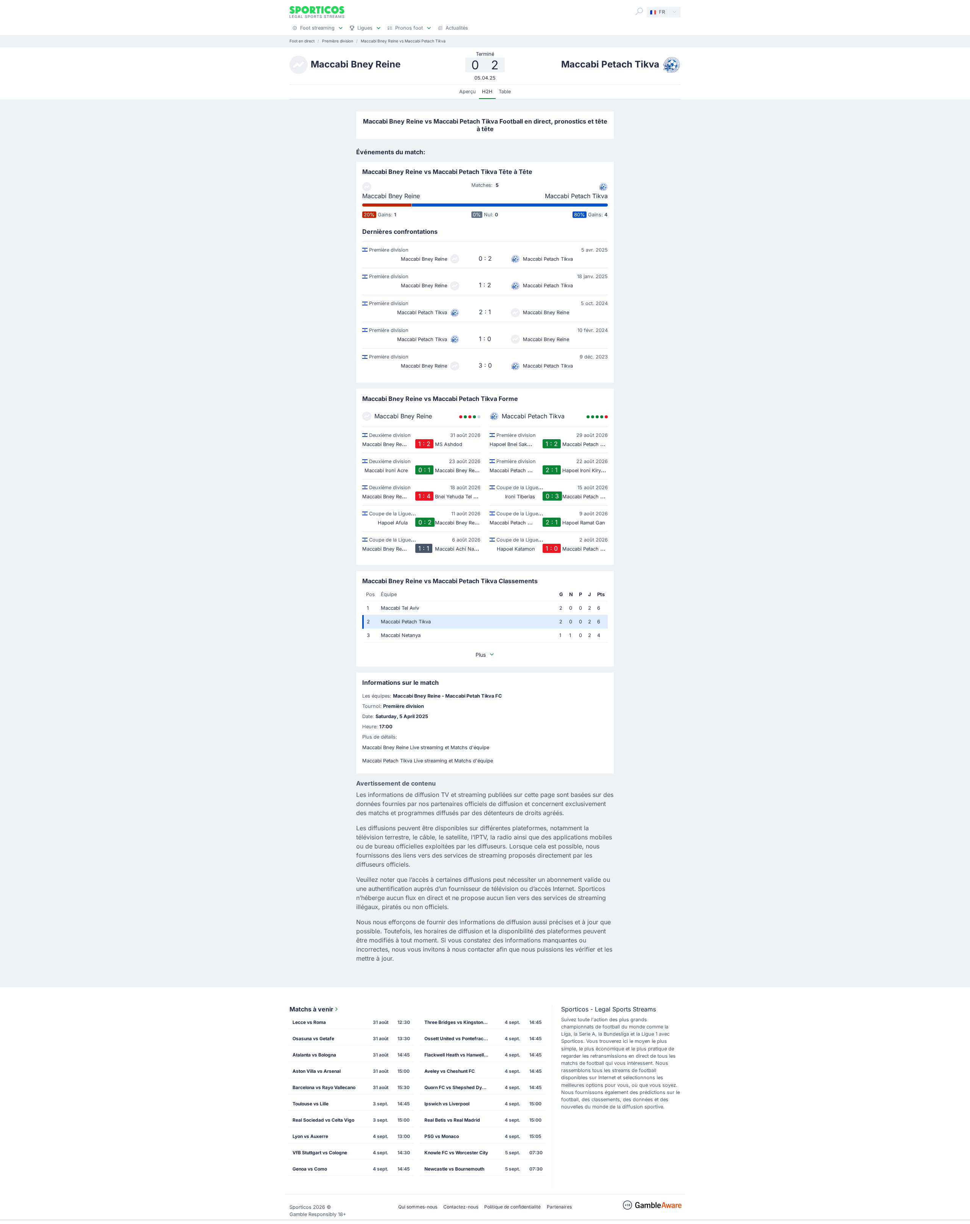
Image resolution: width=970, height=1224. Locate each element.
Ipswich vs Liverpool (446, 1104)
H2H (487, 91)
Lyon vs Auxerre (310, 1136)
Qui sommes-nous (417, 1207)
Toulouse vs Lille (311, 1104)
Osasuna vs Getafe (313, 1038)
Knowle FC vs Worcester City (456, 1152)
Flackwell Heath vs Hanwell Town (458, 1055)
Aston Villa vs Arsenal (317, 1071)
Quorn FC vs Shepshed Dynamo (458, 1087)
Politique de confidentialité (512, 1207)
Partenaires (559, 1207)
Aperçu (467, 91)
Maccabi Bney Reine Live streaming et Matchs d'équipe (425, 747)
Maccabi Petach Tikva (576, 196)
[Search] (639, 11)
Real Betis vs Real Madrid (452, 1120)
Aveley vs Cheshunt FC (449, 1071)
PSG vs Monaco (441, 1136)
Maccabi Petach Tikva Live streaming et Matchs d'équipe (427, 761)
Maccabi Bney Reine (391, 196)
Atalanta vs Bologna (314, 1055)
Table (505, 91)
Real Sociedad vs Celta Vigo (323, 1120)
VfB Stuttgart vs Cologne (320, 1152)
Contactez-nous (460, 1207)
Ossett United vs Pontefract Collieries (458, 1038)
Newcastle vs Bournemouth (454, 1169)
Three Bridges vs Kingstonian (457, 1022)
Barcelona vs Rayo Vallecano (324, 1087)
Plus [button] (481, 654)
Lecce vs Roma (309, 1022)
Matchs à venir (311, 1009)
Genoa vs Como (310, 1169)
